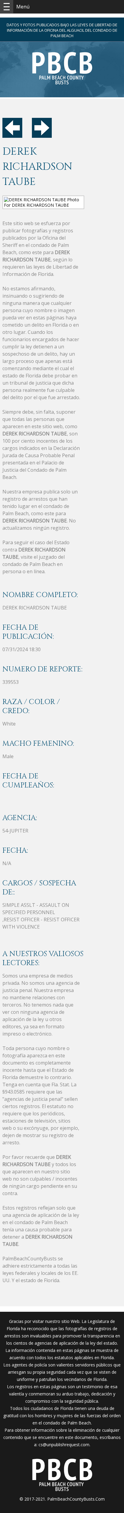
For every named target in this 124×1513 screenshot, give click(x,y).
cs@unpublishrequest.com (64, 1444)
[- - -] (6, 6)
